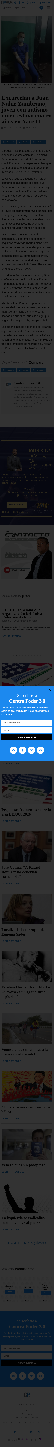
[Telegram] (13, 750)
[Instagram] (40, 750)
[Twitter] (31, 750)
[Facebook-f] (22, 750)
